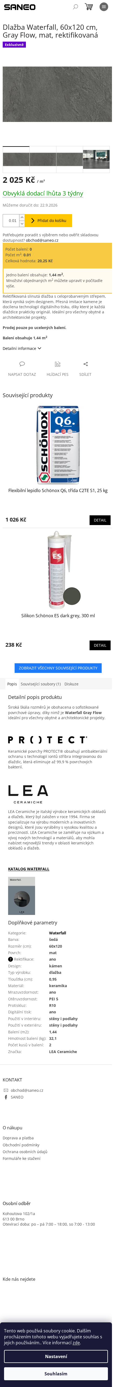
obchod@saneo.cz (42, 240)
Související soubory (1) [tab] (41, 683)
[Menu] (103, 6)
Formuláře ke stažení (21, 1158)
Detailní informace (19, 348)
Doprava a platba (18, 1137)
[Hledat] (75, 6)
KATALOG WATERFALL (28, 868)
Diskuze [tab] (71, 683)
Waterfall (57, 932)
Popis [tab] (12, 683)
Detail (100, 520)
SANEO (17, 1097)
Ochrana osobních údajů (25, 1151)
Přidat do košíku (51, 220)
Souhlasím (56, 1374)
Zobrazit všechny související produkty (58, 668)
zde (76, 1343)
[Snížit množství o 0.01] (22, 224)
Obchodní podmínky (21, 1144)
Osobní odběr (17, 1203)
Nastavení (56, 1356)
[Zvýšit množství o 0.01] (22, 217)
